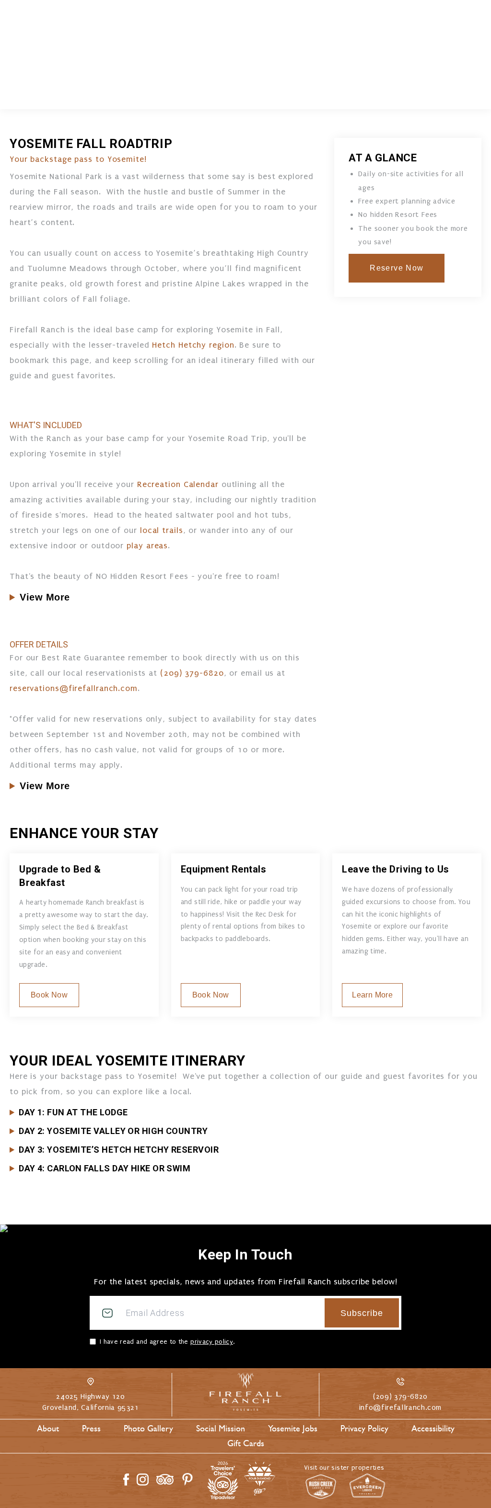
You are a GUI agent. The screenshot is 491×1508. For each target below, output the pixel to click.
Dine (200, 93)
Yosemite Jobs (292, 1428)
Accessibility (433, 1428)
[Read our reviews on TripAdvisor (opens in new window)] (165, 1479)
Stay (143, 93)
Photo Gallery (148, 1428)
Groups (340, 93)
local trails (161, 530)
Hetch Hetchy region (193, 345)
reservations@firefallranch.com (74, 688)
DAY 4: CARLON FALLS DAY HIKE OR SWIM (104, 1168)
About (48, 1428)
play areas (147, 545)
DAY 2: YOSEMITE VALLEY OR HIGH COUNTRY (113, 1131)
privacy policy (211, 1341)
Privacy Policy (364, 1428)
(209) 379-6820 (439, 59)
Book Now (428, 28)
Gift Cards (245, 1443)
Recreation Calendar (178, 484)
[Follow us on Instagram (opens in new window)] (143, 1479)
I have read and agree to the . (167, 1341)
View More (45, 597)
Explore (265, 93)
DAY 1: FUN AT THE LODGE (73, 1112)
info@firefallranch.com (400, 1407)
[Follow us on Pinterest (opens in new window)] (187, 1479)
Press (91, 1428)
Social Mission (220, 1428)
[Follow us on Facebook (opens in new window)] (126, 1479)
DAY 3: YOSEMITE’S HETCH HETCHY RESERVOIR (119, 1150)
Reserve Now (396, 268)
